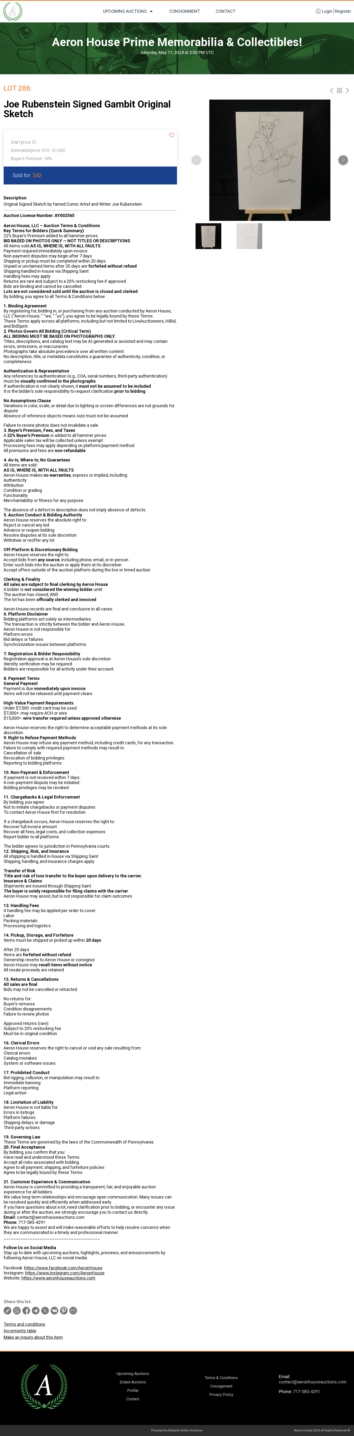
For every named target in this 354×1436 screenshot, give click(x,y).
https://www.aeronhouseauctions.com (58, 1277)
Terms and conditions (24, 1324)
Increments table (20, 1330)
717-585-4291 (306, 1391)
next (347, 91)
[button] (343, 160)
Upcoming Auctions (125, 11)
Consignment (184, 11)
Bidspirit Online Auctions (185, 1430)
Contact (225, 11)
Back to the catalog (339, 91)
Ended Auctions (133, 1382)
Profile (132, 1390)
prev (331, 91)
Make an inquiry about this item (33, 1337)
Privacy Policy (221, 1394)
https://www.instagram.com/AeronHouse (65, 1272)
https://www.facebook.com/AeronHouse (63, 1267)
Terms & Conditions (221, 1377)
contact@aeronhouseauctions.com (313, 1381)
